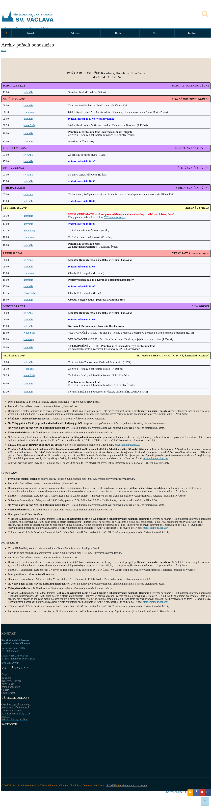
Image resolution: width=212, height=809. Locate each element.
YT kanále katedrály (114, 217)
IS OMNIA (112, 785)
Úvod (3, 50)
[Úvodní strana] (6, 33)
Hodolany (29, 112)
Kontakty (192, 33)
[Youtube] (202, 792)
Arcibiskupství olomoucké (15, 707)
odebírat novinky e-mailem (133, 785)
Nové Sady (29, 125)
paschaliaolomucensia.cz (127, 444)
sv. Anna (28, 154)
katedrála (28, 92)
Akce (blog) (7, 683)
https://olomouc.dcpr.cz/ (155, 458)
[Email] (208, 792)
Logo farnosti (8, 692)
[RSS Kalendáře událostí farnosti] (190, 792)
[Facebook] (196, 792)
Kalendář (6, 678)
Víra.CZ (5, 716)
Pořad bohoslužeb (10, 686)
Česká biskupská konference (16, 704)
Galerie (5, 689)
